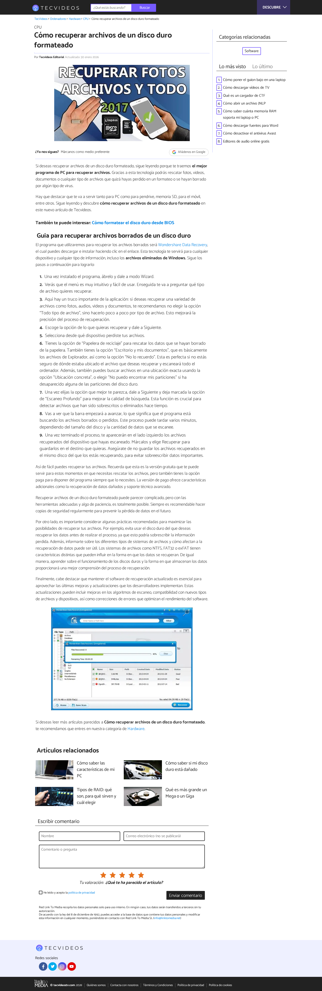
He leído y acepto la (69, 892)
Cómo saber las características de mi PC (96, 769)
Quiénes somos (96, 985)
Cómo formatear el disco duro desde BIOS (133, 223)
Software (252, 51)
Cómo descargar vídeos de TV (246, 87)
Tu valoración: (91, 883)
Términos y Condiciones (158, 985)
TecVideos (40, 19)
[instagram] (62, 966)
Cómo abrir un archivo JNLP (244, 103)
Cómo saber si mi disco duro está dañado (186, 766)
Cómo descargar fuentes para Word (250, 125)
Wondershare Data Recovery (182, 244)
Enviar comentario (185, 895)
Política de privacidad (191, 985)
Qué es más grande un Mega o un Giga (186, 793)
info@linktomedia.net (167, 918)
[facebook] (43, 966)
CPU (86, 19)
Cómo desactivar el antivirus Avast (249, 133)
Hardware (75, 19)
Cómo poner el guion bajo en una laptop (254, 80)
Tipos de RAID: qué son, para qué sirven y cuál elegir (96, 796)
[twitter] (52, 966)
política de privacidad (81, 892)
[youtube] (71, 966)
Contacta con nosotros (124, 985)
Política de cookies (220, 985)
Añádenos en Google (191, 152)
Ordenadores (58, 19)
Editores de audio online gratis (246, 141)
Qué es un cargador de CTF (244, 95)
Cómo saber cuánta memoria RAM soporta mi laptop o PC (249, 114)
